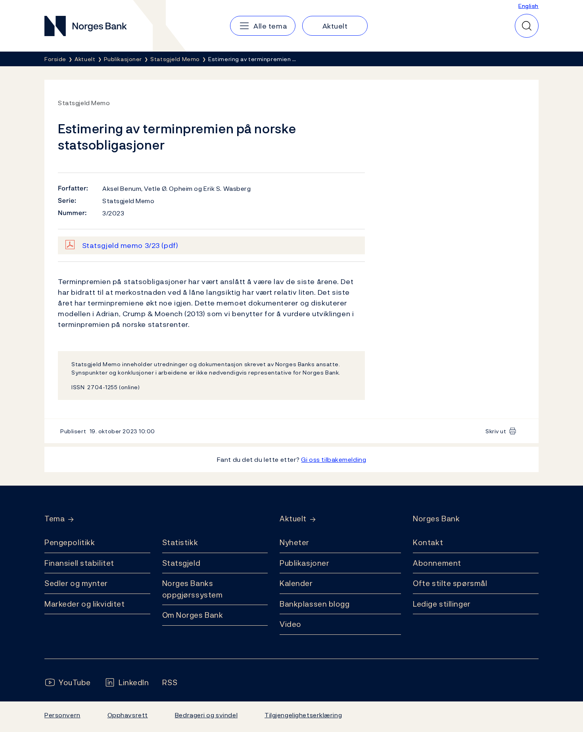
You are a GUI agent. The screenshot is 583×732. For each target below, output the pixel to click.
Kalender (296, 583)
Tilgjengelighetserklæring (303, 715)
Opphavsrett (127, 715)
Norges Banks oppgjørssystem (192, 589)
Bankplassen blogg (315, 603)
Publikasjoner (304, 563)
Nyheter (294, 542)
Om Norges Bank (192, 615)
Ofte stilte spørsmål (450, 583)
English (528, 6)
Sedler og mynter (76, 583)
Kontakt (428, 542)
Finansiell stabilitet (79, 563)
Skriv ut (495, 431)
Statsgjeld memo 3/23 (130, 245)
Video (290, 624)
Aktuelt (293, 518)
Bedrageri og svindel (206, 715)
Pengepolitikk (69, 542)
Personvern (62, 715)
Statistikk (180, 542)
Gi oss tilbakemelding (333, 459)
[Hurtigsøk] (527, 26)
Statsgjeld (181, 563)
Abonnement (437, 563)
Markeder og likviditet (84, 603)
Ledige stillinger (442, 603)
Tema (54, 518)
